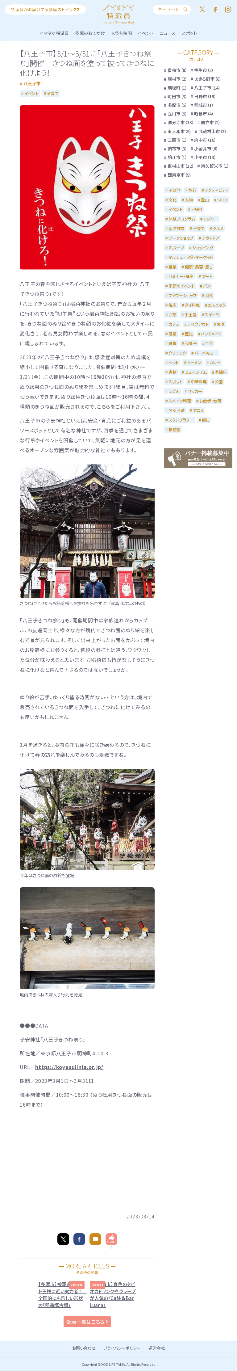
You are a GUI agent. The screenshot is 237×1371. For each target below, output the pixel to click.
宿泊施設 (176, 228)
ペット (173, 362)
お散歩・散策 (210, 401)
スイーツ (212, 315)
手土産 (191, 315)
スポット (189, 33)
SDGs (222, 200)
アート (207, 276)
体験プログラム (181, 219)
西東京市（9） (180, 175)
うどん (173, 391)
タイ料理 (192, 305)
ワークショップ (180, 238)
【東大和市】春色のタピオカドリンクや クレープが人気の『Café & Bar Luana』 (113, 1294)
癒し (205, 420)
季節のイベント (181, 286)
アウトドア (210, 238)
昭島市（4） (204, 114)
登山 (205, 200)
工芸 (209, 343)
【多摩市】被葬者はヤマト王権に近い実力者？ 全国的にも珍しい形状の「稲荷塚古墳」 (61, 1294)
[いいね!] (111, 1239)
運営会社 (157, 1348)
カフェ (173, 324)
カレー (214, 362)
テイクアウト (198, 324)
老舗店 (221, 372)
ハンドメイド (211, 334)
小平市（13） (205, 157)
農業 (172, 267)
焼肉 (172, 305)
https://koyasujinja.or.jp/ (69, 1066)
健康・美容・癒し (199, 267)
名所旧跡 (176, 410)
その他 (174, 190)
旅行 (193, 190)
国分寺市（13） (181, 122)
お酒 (220, 324)
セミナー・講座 (180, 276)
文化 (172, 200)
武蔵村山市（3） (212, 131)
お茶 (172, 315)
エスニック (217, 305)
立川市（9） (177, 114)
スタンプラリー (180, 420)
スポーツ (176, 247)
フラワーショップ (182, 295)
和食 (209, 295)
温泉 (172, 334)
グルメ (218, 228)
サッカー (195, 391)
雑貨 (172, 343)
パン (207, 286)
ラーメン (194, 362)
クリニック (177, 353)
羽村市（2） (177, 79)
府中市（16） (205, 140)
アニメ (198, 410)
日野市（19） (205, 96)
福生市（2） (204, 70)
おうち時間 (121, 33)
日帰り (196, 209)
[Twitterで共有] (63, 1239)
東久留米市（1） (215, 166)
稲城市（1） (204, 105)
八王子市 (32, 83)
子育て (52, 93)
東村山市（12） (181, 166)
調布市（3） (177, 148)
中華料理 (199, 382)
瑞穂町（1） (177, 88)
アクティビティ (216, 190)
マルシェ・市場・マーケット (190, 257)
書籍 (172, 372)
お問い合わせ (84, 1348)
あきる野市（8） (208, 79)
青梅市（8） (177, 70)
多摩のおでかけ (90, 33)
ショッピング (202, 247)
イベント (145, 33)
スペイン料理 (179, 401)
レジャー (210, 219)
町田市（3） (177, 96)
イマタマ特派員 (54, 33)
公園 (219, 382)
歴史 (189, 334)
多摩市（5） (177, 105)
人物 (189, 200)
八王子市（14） (207, 88)
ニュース (168, 33)
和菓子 (191, 343)
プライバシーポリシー (122, 1348)
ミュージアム (196, 372)
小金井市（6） (206, 148)
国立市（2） (211, 122)
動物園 (174, 429)
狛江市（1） (177, 157)
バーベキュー (205, 353)
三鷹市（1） (177, 140)
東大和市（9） (180, 131)
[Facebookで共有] (79, 1239)
